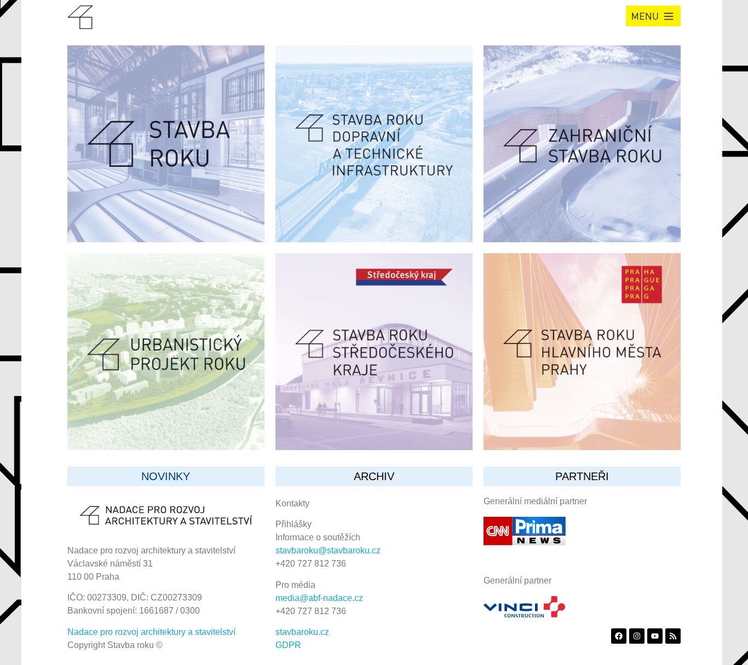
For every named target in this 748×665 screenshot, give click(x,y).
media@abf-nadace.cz (319, 598)
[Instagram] (637, 636)
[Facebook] (618, 636)
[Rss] (673, 636)
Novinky (165, 476)
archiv (374, 476)
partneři (582, 476)
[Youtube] (655, 636)
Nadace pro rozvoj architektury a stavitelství (151, 632)
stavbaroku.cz (302, 632)
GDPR (288, 645)
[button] (653, 15)
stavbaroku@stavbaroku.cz (328, 550)
